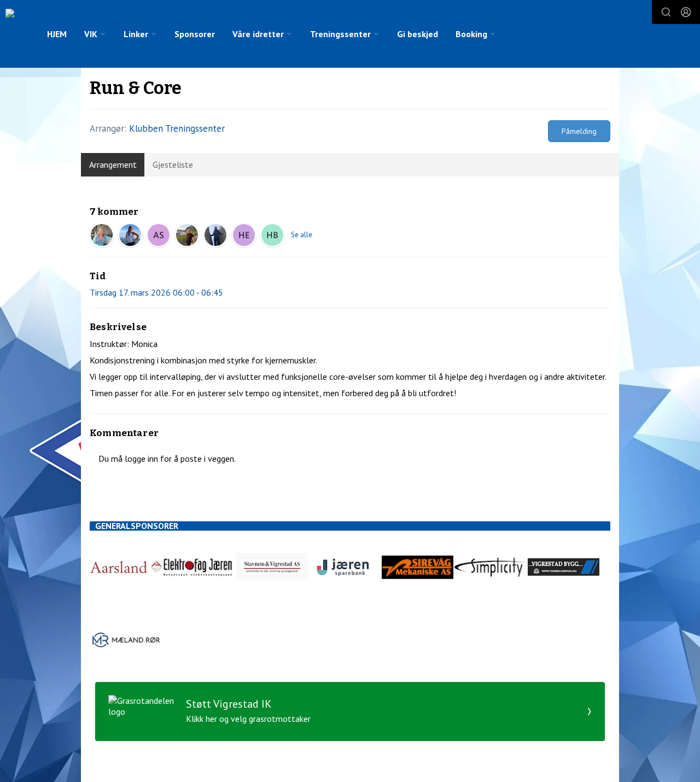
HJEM (57, 33)
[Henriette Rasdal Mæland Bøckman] (272, 235)
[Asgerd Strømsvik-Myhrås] (159, 235)
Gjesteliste (173, 164)
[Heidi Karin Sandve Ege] (244, 235)
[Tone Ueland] (215, 235)
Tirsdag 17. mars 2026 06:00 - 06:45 (156, 292)
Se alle (301, 234)
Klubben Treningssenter (177, 128)
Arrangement (113, 164)
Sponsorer (194, 33)
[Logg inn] (686, 12)
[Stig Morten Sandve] (187, 235)
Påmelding (579, 131)
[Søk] (666, 12)
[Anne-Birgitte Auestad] (130, 235)
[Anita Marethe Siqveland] (102, 235)
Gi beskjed (417, 33)
